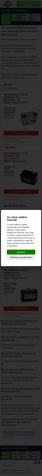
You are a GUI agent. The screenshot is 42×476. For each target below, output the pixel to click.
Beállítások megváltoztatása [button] (21, 257)
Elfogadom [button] (21, 252)
